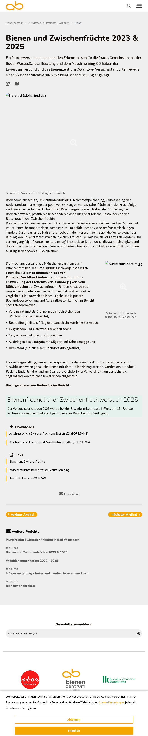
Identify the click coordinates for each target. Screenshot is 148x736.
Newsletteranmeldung (74, 624)
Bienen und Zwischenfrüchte (27, 461)
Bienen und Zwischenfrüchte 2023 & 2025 (37, 550)
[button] (9, 84)
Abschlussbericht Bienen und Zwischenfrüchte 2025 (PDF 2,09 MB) (49, 442)
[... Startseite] (17, 6)
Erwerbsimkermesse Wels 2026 (27, 478)
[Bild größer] (74, 141)
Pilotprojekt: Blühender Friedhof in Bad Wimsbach (43, 540)
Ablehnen (73, 719)
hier (62, 413)
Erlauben (74, 730)
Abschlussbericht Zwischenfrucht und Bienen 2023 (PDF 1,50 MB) (48, 433)
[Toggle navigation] (129, 6)
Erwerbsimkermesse (85, 408)
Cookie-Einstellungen (112, 702)
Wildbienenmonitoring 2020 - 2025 (32, 561)
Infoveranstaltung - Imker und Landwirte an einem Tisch (47, 571)
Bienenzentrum (14, 22)
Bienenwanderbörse (21, 584)
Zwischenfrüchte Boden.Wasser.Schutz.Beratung (39, 470)
